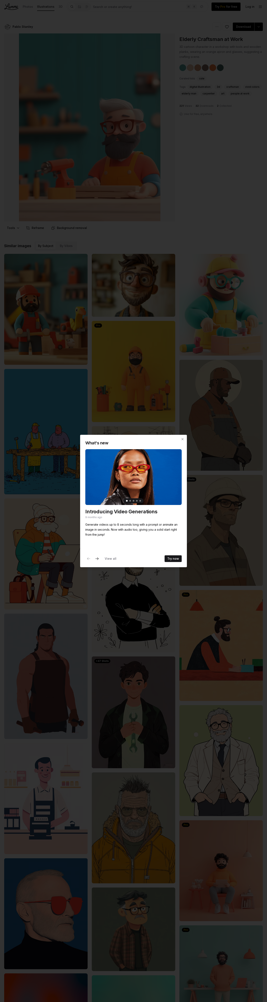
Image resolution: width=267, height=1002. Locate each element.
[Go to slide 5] (140, 501)
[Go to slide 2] (130, 501)
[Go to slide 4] (137, 501)
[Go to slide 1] (127, 501)
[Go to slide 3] (133, 501)
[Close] (182, 439)
